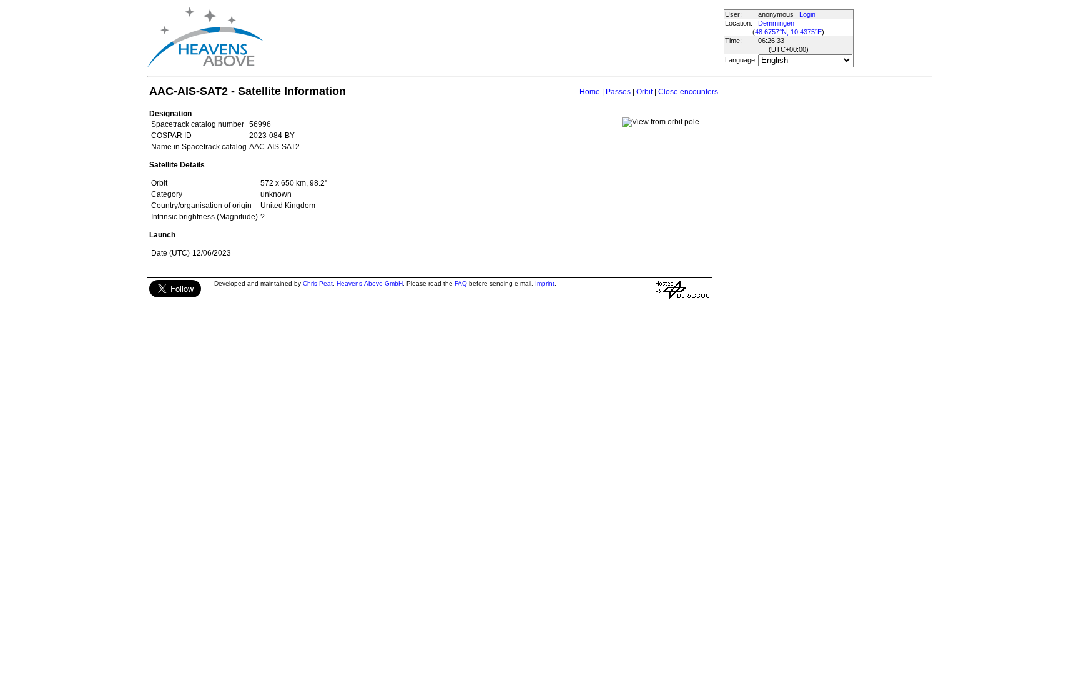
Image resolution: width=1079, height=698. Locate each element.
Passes (618, 91)
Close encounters (688, 91)
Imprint (544, 283)
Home (589, 91)
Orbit (644, 91)
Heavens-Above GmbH (370, 283)
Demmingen (776, 23)
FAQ (461, 283)
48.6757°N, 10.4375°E (788, 32)
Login (807, 14)
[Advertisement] (492, 37)
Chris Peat (318, 283)
